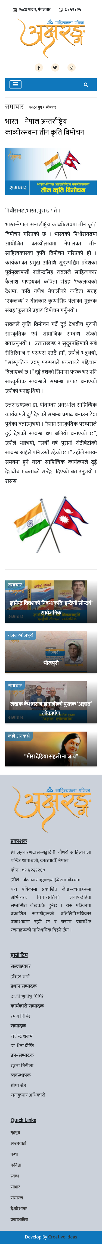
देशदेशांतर (19, 1209)
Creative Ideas (62, 1237)
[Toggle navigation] (15, 84)
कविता (16, 1165)
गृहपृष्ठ (15, 1132)
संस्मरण (17, 1198)
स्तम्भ (15, 1176)
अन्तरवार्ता (18, 1143)
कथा (14, 1154)
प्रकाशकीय (19, 1219)
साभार (15, 1187)
